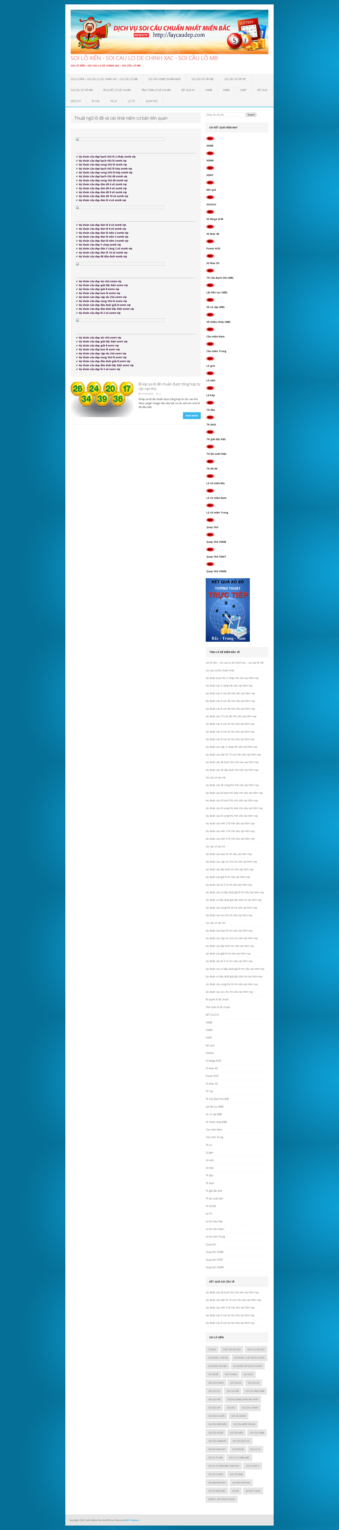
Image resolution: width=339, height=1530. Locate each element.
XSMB (209, 90)
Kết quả (262, 90)
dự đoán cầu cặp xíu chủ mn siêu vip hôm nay (232, 938)
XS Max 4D (212, 233)
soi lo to (255, 1449)
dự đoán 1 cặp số (218, 1357)
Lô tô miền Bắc (215, 483)
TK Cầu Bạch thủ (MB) (219, 277)
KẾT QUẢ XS (188, 90)
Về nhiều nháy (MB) (218, 321)
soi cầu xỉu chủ (241, 1441)
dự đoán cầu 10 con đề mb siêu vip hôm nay (231, 716)
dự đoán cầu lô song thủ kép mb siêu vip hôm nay (234, 808)
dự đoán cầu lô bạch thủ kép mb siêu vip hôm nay (234, 792)
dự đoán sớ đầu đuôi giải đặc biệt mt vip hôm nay (233, 900)
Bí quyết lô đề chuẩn (117, 90)
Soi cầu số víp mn (82, 90)
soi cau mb (233, 1391)
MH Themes (132, 1520)
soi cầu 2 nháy (250, 1407)
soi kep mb (237, 1449)
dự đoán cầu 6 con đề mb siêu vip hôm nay (230, 701)
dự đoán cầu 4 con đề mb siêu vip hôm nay (230, 693)
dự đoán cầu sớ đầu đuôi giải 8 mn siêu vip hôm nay (235, 968)
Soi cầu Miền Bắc (217, 1424)
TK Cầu (96, 101)
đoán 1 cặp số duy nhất (221, 1499)
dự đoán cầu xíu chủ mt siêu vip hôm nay (229, 915)
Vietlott (76, 101)
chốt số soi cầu (232, 1349)
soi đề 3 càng (253, 1490)
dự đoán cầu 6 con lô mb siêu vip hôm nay (230, 731)
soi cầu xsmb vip (217, 1441)
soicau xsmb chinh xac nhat (242, 1399)
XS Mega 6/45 (214, 219)
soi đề (235, 1490)
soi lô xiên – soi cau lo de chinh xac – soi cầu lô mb (104, 79)
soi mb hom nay (217, 1482)
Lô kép (210, 395)
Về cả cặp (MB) (215, 307)
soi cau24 (235, 1382)
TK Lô (114, 101)
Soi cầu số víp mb (202, 79)
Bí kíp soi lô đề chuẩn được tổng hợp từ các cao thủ (169, 386)
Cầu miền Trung (216, 351)
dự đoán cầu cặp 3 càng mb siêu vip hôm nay (231, 746)
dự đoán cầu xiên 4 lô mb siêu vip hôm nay (230, 838)
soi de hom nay (216, 1449)
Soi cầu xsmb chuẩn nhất (164, 79)
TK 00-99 (211, 468)
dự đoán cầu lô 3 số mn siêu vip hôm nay (229, 961)
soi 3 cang (231, 1374)
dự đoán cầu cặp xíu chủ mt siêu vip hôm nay (231, 861)
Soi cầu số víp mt (235, 79)
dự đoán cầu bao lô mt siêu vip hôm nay (229, 854)
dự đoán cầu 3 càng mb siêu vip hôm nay (229, 685)
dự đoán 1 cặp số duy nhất (249, 1357)
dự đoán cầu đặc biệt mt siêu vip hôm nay (229, 869)
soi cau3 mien (216, 1382)
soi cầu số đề (215, 1432)
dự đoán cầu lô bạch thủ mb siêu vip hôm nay (232, 800)
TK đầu (210, 410)
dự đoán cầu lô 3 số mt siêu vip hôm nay (229, 884)
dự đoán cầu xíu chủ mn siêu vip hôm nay (229, 991)
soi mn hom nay (241, 1482)
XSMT (243, 90)
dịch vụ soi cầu (256, 1349)
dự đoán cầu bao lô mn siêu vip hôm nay (229, 930)
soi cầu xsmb (257, 1432)
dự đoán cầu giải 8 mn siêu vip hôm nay (228, 953)
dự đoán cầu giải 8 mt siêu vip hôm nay (228, 877)
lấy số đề (213, 1374)
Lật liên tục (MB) (216, 292)
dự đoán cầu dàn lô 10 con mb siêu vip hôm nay (233, 754)
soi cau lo (214, 1391)
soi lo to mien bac (239, 1457)
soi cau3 (248, 1374)
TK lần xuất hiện (216, 453)
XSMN (226, 90)
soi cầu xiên (236, 1432)
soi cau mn (214, 1399)
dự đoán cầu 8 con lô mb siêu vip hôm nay (230, 739)
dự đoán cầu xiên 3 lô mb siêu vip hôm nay (230, 831)
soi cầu (231, 1407)
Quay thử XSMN (216, 571)
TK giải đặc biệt (216, 439)
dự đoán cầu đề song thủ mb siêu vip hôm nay (232, 785)
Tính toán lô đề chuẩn (156, 90)
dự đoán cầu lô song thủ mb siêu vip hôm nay (232, 815)
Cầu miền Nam (215, 336)
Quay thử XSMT (216, 556)
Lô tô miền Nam (216, 498)
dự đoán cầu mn (217, 1366)
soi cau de (253, 1382)
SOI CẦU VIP (214, 1407)
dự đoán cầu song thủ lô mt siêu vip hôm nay (231, 907)
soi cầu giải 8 (238, 1415)
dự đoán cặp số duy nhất (247, 1366)
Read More (192, 415)
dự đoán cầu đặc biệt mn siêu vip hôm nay (230, 946)
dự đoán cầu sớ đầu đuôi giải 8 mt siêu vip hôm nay (235, 892)
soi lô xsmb (236, 1474)
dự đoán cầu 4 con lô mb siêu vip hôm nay (230, 723)
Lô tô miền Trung (217, 512)
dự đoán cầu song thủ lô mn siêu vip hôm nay (232, 984)
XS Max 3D (212, 263)
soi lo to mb (215, 1457)
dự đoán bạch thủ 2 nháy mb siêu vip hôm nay (232, 678)
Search (251, 114)
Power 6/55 (213, 248)
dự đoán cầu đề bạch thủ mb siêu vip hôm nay (232, 762)
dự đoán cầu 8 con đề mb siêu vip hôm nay (230, 708)
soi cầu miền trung (244, 1424)
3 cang (212, 1349)
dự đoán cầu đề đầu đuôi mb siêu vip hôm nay (232, 770)
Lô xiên (210, 380)
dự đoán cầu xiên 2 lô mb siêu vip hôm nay (230, 823)
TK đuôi (211, 424)
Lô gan (210, 365)
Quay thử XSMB (216, 541)
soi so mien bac (216, 1490)
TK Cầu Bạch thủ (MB (217, 1098)
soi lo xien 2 (252, 1465)
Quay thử (151, 101)
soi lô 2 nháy (215, 1474)
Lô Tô (131, 101)
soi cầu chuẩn (216, 1415)
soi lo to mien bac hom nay (223, 1465)
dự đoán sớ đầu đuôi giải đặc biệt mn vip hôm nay (234, 976)
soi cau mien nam (254, 1391)
